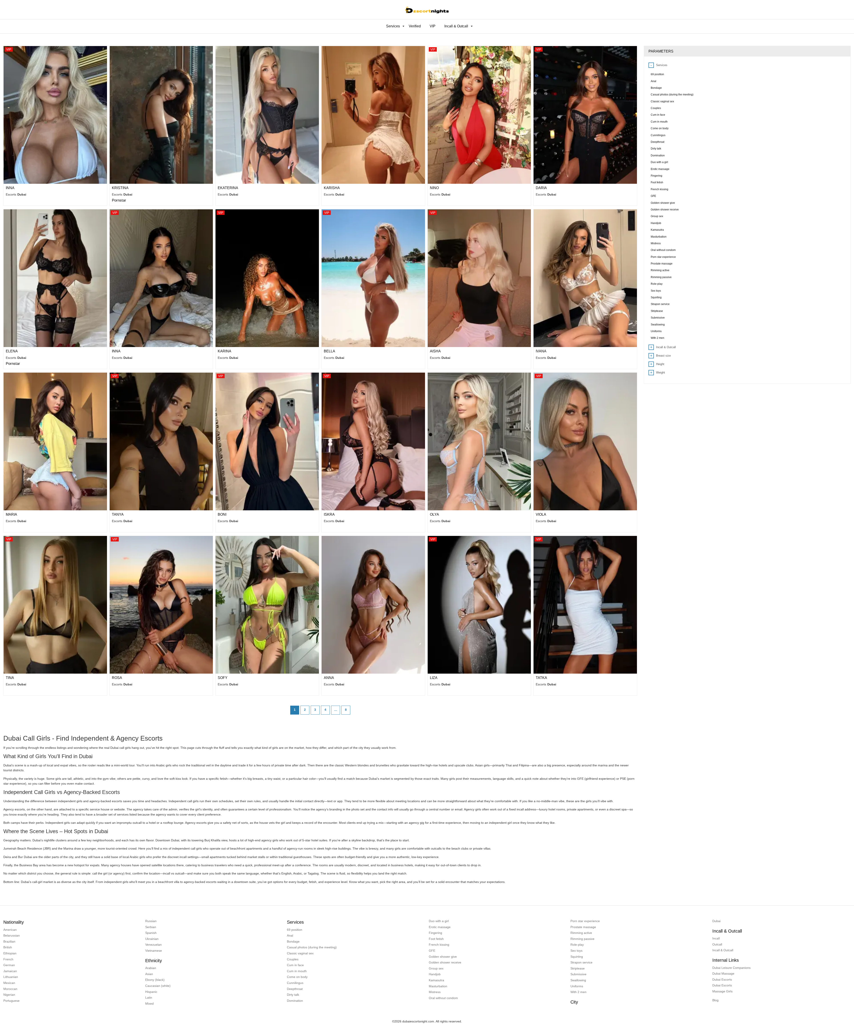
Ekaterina (228, 188)
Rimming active (581, 933)
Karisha (332, 188)
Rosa (117, 678)
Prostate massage (583, 927)
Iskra (329, 514)
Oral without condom (443, 998)
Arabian (150, 968)
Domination (295, 1000)
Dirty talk (293, 994)
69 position (294, 929)
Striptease (577, 968)
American (10, 929)
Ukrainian (152, 939)
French (8, 959)
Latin (148, 997)
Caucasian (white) (158, 986)
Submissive (578, 974)
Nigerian (9, 994)
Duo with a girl (439, 921)
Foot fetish (436, 939)
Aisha (435, 351)
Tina (10, 678)
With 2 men (578, 992)
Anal (290, 935)
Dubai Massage (723, 973)
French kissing (439, 944)
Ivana (541, 351)
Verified (415, 26)
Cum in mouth (297, 971)
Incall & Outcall (722, 950)
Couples (292, 959)
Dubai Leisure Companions (731, 967)
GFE (432, 950)
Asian (149, 974)
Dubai (716, 921)
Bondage (293, 941)
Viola (541, 514)
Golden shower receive (445, 962)
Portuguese (11, 1000)
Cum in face (295, 965)
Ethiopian (9, 953)
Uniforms (576, 986)
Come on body (297, 977)
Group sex (436, 968)
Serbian (150, 927)
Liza (433, 678)
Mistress (435, 992)
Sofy (223, 678)
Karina (224, 351)
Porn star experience (585, 921)
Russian (151, 921)
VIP (432, 26)
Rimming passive (582, 939)
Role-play (577, 944)
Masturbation (438, 986)
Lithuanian (10, 977)
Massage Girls (722, 991)
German (9, 965)
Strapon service (581, 962)
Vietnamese (153, 950)
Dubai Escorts (722, 979)
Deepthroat (295, 989)
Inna (10, 188)
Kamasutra (436, 980)
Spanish (151, 933)
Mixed (149, 1003)
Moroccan (10, 989)
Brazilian (9, 941)
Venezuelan (153, 944)
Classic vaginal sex (300, 953)
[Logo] (427, 9)
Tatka (541, 678)
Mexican (9, 983)
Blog (715, 1000)
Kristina (120, 188)
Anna (329, 678)
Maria (11, 514)
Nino (434, 188)
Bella (329, 351)
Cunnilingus (295, 983)
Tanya (118, 514)
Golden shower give (443, 956)
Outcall (717, 944)
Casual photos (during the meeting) (312, 947)
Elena (12, 351)
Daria (541, 188)
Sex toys (576, 950)
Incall (716, 938)
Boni (222, 514)
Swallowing (578, 980)
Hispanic (151, 992)
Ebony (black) (155, 980)
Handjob (435, 974)
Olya (434, 514)
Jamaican (10, 971)
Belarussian (11, 935)
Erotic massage (440, 927)
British (7, 947)
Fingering (435, 933)
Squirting (576, 956)
